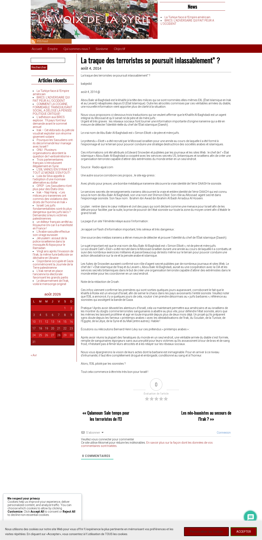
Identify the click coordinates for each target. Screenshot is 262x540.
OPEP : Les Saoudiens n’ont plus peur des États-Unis (52, 187)
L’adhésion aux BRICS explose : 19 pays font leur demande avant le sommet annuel (50, 122)
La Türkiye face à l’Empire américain (187, 17)
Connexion (223, 432)
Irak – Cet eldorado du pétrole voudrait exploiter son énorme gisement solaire (53, 133)
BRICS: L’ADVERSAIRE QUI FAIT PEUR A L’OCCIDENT (51, 99)
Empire (52, 49)
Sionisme (102, 49)
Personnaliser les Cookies (206, 531)
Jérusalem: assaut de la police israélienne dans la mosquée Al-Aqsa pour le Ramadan (50, 243)
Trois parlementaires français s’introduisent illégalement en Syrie (48, 163)
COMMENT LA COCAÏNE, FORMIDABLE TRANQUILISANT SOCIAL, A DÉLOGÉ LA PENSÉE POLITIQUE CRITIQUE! (52, 108)
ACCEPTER (243, 531)
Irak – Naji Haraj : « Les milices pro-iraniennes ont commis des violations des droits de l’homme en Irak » (50, 197)
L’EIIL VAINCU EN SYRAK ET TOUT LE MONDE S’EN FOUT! (52, 171)
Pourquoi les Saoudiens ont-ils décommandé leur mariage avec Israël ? (53, 143)
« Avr (34, 355)
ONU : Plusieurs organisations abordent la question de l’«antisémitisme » (52, 153)
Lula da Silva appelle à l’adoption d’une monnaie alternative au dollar (49, 179)
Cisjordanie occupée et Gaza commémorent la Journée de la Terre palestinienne (53, 264)
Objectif (119, 49)
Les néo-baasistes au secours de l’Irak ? (206, 416)
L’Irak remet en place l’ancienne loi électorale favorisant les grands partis (50, 274)
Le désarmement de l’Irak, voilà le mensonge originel (51, 282)
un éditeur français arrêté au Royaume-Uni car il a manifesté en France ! (53, 225)
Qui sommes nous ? (76, 49)
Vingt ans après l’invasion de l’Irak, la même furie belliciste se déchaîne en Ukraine (53, 254)
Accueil (37, 49)
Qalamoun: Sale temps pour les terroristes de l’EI (108, 416)
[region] (131, 530)
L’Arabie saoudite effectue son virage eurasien (51, 233)
